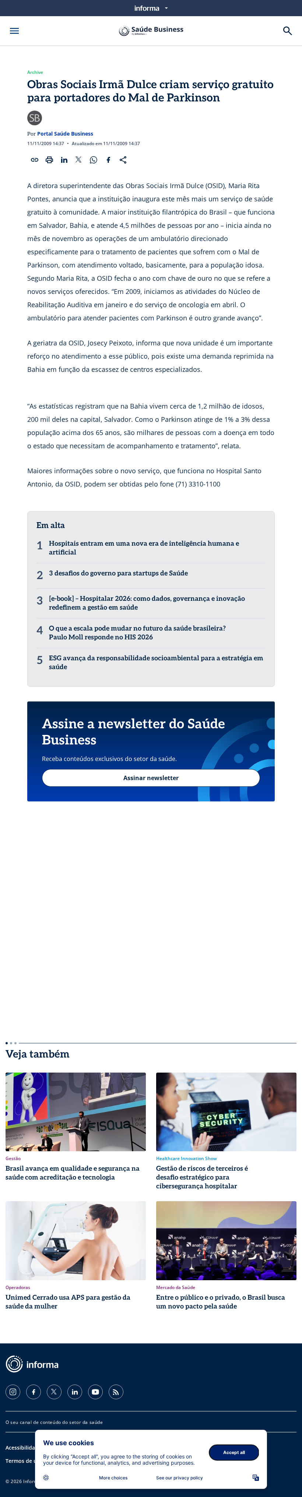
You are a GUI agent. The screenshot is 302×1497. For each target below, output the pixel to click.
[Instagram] (13, 1392)
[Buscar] (287, 31)
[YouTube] (95, 1392)
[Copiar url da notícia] (34, 159)
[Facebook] (33, 1392)
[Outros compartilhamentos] (123, 159)
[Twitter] (54, 1392)
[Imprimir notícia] (49, 159)
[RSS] (116, 1392)
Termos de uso (24, 1460)
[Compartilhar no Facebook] (108, 159)
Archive (35, 72)
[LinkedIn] (74, 1392)
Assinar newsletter (151, 778)
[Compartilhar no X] (78, 159)
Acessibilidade (23, 1447)
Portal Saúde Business (65, 133)
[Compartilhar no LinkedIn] (64, 159)
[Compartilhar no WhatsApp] (93, 159)
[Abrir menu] (14, 31)
